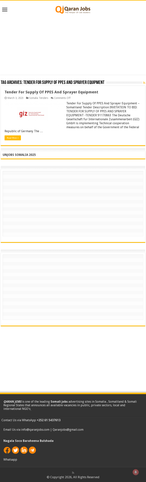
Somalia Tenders (38, 97)
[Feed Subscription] (144, 82)
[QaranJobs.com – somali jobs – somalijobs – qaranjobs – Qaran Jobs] (73, 8)
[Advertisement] (73, 44)
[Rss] (73, 472)
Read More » (13, 138)
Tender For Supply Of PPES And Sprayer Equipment (51, 92)
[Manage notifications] (136, 472)
